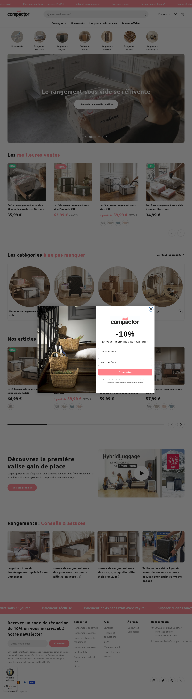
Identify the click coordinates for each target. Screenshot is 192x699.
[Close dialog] (151, 309)
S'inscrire (125, 372)
